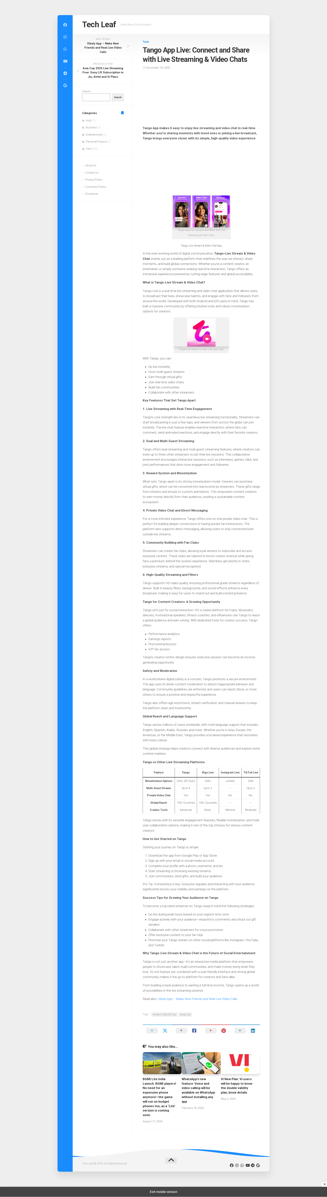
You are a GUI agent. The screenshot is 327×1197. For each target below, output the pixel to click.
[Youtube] (65, 61)
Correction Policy (95, 186)
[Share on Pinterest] (216, 1031)
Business (91, 127)
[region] (201, 99)
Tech (146, 41)
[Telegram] (65, 73)
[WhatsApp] (65, 49)
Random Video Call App (164, 1014)
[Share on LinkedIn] (245, 1031)
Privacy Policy (93, 179)
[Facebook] (65, 25)
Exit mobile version (163, 1192)
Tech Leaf (99, 24)
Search (86, 91)
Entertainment (94, 134)
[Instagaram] (65, 37)
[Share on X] (157, 1031)
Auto (89, 120)
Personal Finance (96, 141)
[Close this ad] (324, 1184)
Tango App (185, 1014)
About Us (90, 165)
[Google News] (65, 85)
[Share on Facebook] (186, 1031)
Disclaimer (91, 193)
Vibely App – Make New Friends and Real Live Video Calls (197, 999)
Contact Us (92, 172)
